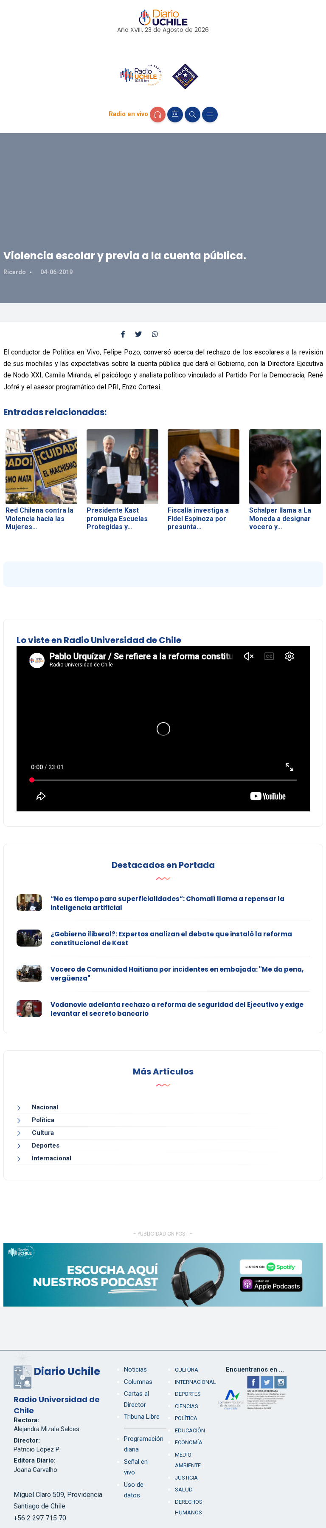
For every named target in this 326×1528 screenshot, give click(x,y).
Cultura (43, 1133)
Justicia (186, 1477)
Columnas (138, 1382)
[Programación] (175, 114)
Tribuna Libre (142, 1416)
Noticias (135, 1369)
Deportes (45, 1145)
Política (43, 1120)
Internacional (51, 1158)
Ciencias (186, 1406)
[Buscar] (192, 114)
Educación (190, 1430)
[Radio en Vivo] (158, 114)
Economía (188, 1442)
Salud (184, 1489)
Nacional (45, 1107)
